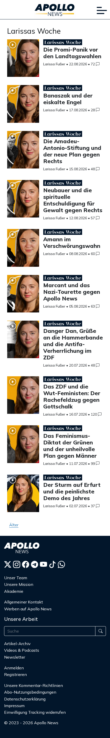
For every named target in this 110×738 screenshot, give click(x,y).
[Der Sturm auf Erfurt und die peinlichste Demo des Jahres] (23, 495)
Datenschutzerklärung (25, 698)
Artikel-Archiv (17, 643)
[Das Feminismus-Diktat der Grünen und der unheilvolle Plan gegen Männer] (23, 446)
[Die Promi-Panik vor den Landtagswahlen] (23, 60)
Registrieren (15, 674)
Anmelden (14, 667)
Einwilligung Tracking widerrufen (35, 712)
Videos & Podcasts (21, 650)
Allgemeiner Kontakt (23, 601)
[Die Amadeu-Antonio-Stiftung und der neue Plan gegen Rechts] (23, 152)
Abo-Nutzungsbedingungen (30, 692)
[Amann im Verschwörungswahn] (23, 250)
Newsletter (14, 657)
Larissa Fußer (54, 64)
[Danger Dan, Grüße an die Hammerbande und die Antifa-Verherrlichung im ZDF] (23, 341)
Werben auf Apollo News (28, 608)
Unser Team (15, 577)
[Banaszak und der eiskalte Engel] (23, 106)
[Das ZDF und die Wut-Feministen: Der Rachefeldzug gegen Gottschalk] (23, 397)
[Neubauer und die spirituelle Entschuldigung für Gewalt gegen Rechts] (23, 201)
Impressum (14, 705)
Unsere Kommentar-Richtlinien (33, 685)
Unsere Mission (18, 584)
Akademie (13, 591)
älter (13, 524)
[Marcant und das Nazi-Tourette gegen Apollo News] (23, 296)
